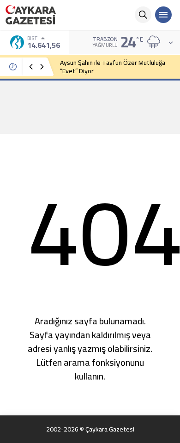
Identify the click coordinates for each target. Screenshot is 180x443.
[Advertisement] (90, 107)
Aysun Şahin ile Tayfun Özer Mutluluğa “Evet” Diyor (112, 67)
